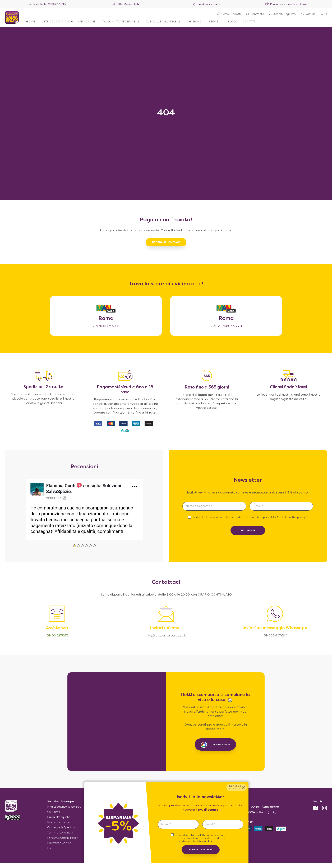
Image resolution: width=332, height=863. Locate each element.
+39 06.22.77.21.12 (56, 4)
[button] (78, 545)
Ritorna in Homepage (166, 242)
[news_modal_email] (222, 824)
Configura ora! (219, 745)
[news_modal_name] (178, 824)
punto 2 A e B (271, 517)
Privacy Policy (204, 842)
